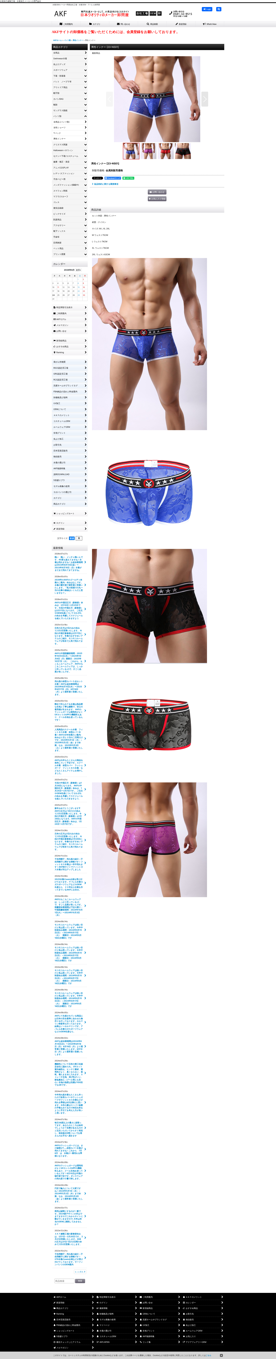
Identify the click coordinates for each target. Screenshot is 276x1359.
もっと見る (79, 1272)
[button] (218, 9)
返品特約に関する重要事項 (106, 184)
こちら (208, 1355)
